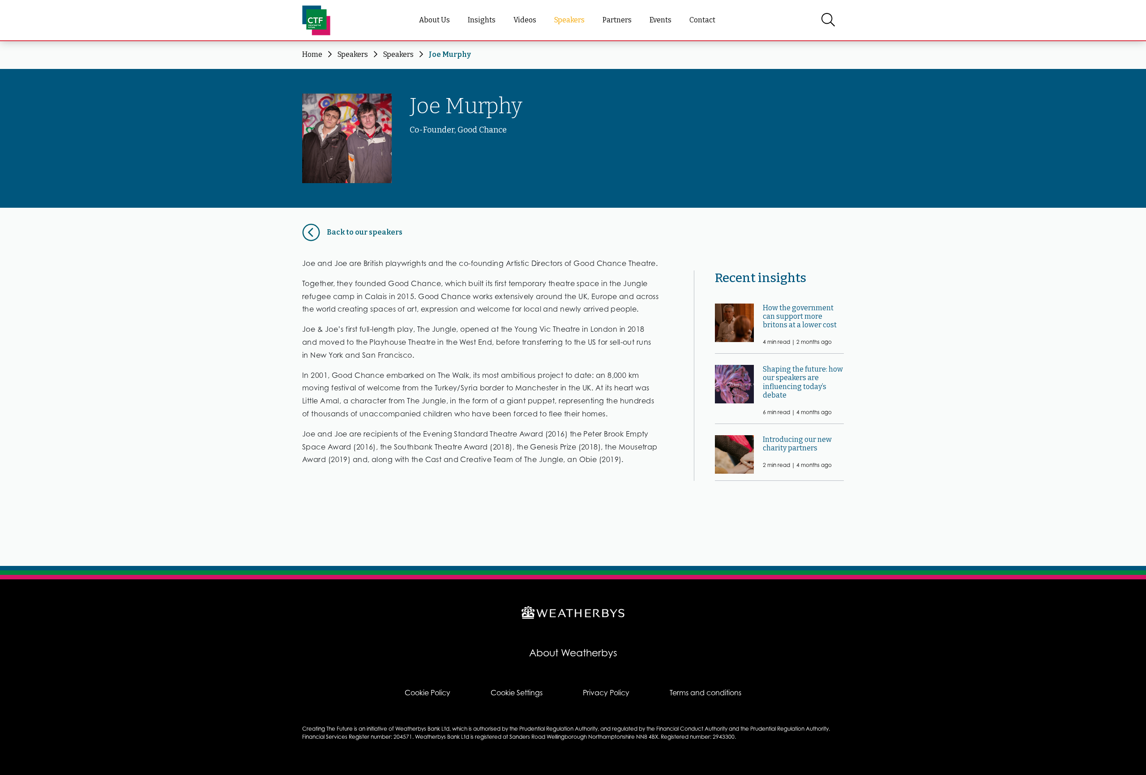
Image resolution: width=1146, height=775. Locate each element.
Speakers (569, 20)
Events (660, 20)
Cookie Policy (427, 692)
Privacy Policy (606, 692)
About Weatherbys (573, 653)
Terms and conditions (705, 692)
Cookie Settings (517, 692)
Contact (702, 20)
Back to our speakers (364, 232)
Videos (524, 20)
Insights (482, 20)
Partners (617, 20)
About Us (434, 20)
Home (312, 54)
